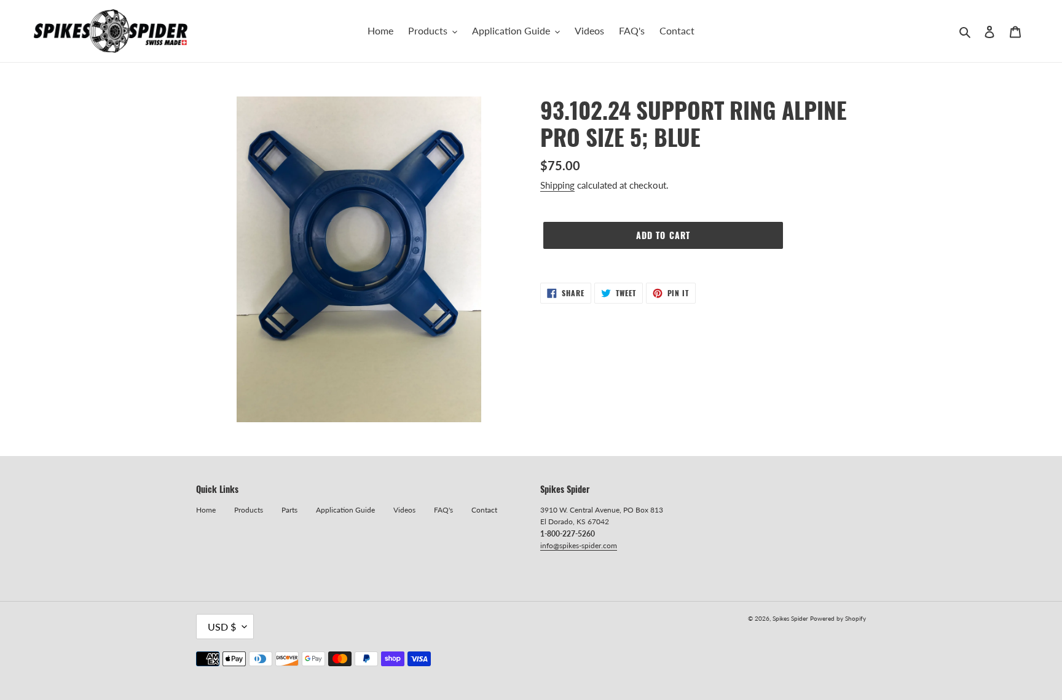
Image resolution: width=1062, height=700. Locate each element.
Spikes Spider (790, 618)
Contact (484, 509)
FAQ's (443, 509)
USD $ (222, 626)
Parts (289, 509)
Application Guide (345, 509)
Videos (404, 509)
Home (206, 509)
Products (248, 509)
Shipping (557, 185)
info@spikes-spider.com (578, 545)
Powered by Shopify (838, 618)
